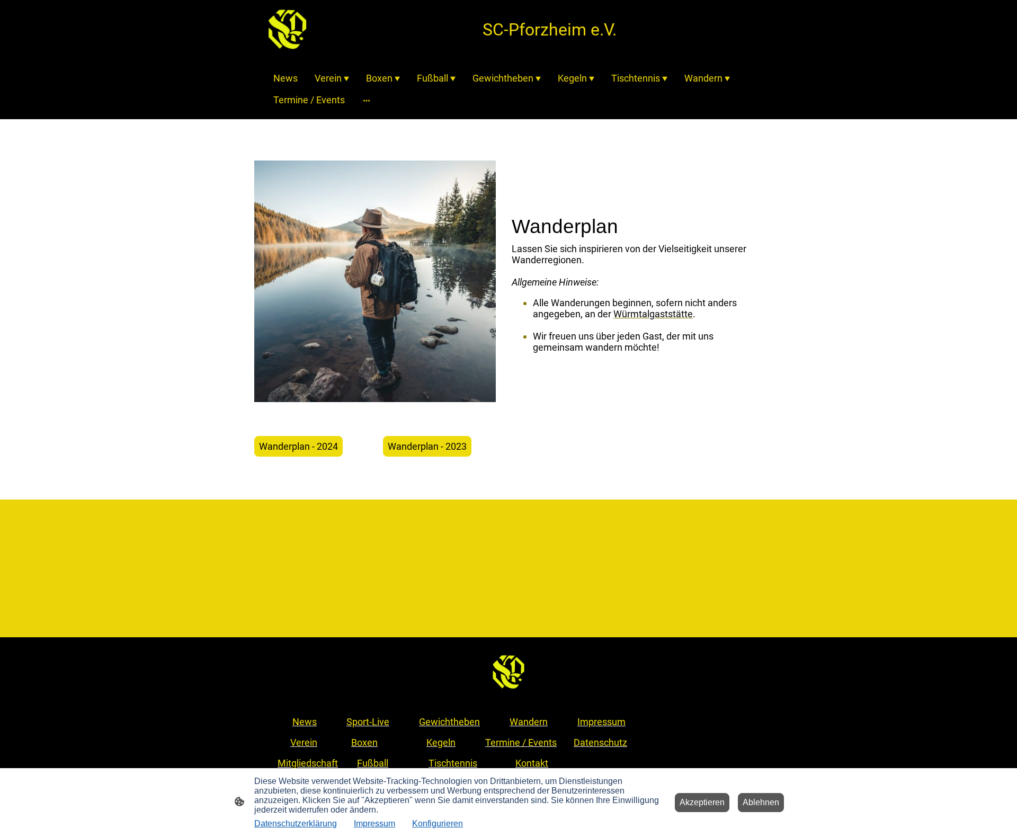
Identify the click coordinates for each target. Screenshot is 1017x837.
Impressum (374, 823)
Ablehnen (761, 802)
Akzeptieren (702, 802)
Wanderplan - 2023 (427, 446)
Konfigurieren (437, 823)
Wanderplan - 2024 (298, 446)
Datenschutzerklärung (295, 823)
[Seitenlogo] (287, 29)
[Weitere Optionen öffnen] (366, 100)
